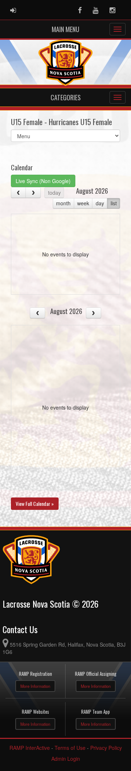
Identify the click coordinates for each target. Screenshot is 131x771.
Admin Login (65, 758)
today (54, 192)
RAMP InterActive (29, 747)
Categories (66, 97)
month (63, 203)
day (100, 203)
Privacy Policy (106, 747)
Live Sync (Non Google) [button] (43, 181)
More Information (35, 686)
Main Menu (65, 29)
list (114, 203)
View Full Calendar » (35, 503)
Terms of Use (70, 747)
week (83, 203)
